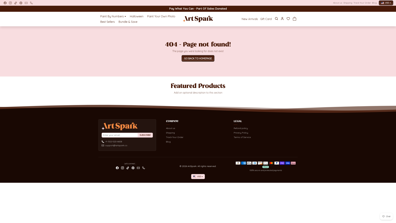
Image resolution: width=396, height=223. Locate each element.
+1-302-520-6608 (113, 141)
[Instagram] (10, 3)
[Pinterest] (21, 3)
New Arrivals (250, 19)
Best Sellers (107, 22)
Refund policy (241, 128)
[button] (276, 18)
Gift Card (266, 19)
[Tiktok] (15, 3)
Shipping (347, 2)
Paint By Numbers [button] (112, 16)
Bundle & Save (127, 22)
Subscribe (145, 135)
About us (337, 2)
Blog (374, 2)
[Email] (26, 3)
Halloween (136, 16)
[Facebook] (5, 3)
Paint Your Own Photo (161, 16)
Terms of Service (242, 137)
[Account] (282, 18)
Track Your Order (362, 2)
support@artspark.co (116, 145)
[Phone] (31, 3)
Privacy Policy (241, 132)
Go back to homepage (198, 58)
